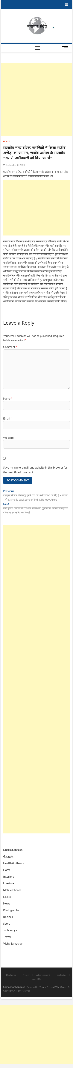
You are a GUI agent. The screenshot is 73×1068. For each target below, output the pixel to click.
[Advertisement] (36, 99)
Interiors (8, 876)
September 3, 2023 (15, 165)
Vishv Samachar (13, 943)
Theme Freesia (46, 987)
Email (7, 418)
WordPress (60, 987)
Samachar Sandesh (14, 986)
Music (7, 896)
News (6, 903)
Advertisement (43, 975)
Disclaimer (11, 975)
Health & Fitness (13, 863)
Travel (7, 936)
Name (7, 398)
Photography (11, 910)
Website (8, 437)
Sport (6, 923)
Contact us (61, 975)
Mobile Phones (12, 890)
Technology (10, 930)
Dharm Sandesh (12, 849)
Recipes (8, 916)
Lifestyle (8, 883)
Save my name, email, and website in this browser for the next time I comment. (35, 470)
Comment (10, 346)
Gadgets (8, 856)
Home (6, 141)
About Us (36, 979)
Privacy (26, 975)
